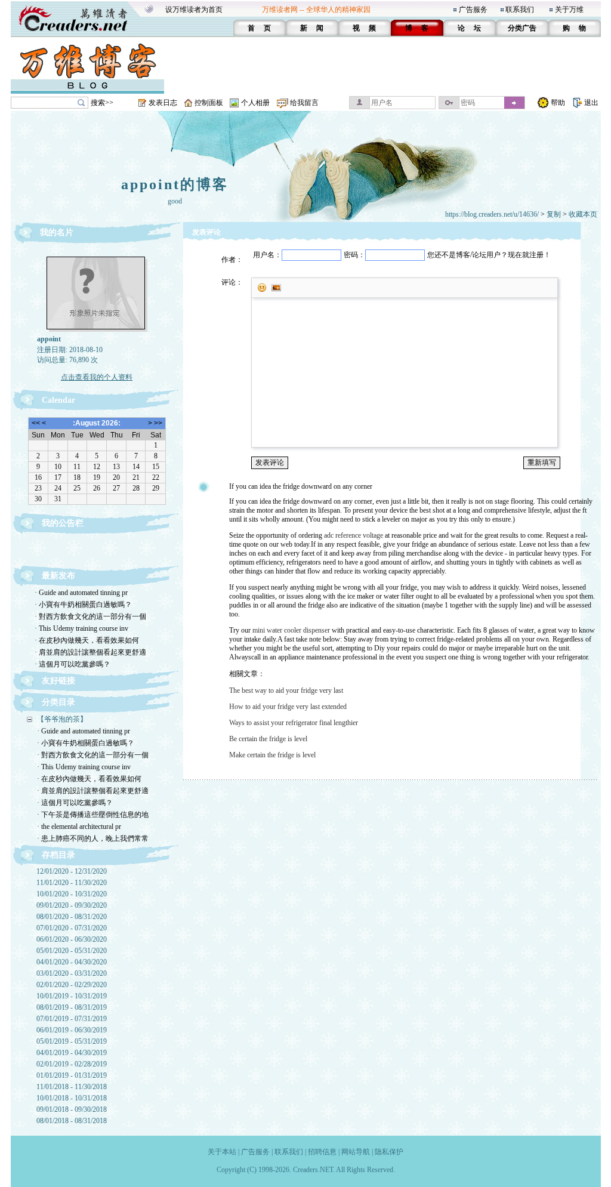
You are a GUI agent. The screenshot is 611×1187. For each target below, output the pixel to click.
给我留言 (304, 102)
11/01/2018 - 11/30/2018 (71, 1087)
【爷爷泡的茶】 (62, 719)
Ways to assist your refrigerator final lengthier (293, 723)
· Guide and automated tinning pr (81, 592)
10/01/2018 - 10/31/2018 (71, 1098)
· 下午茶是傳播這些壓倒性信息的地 (93, 814)
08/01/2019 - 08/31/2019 (71, 1007)
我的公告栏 (63, 523)
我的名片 (56, 232)
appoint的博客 (175, 184)
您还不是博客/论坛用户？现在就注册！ (489, 255)
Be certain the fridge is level (268, 739)
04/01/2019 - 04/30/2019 (71, 1053)
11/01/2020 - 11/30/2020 (71, 882)
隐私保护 (389, 1152)
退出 (591, 102)
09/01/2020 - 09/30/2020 (71, 905)
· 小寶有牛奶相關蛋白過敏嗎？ (83, 604)
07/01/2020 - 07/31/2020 (71, 928)
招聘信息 (322, 1152)
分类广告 (522, 28)
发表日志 (163, 102)
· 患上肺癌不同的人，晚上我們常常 (93, 838)
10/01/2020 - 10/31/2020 (71, 894)
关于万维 (569, 9)
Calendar (58, 400)
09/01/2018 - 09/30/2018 (71, 1109)
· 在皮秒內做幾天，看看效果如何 (87, 640)
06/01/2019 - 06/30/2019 (71, 1030)
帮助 (558, 102)
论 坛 (469, 28)
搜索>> (102, 102)
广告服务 (473, 9)
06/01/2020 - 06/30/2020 (71, 939)
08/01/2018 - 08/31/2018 (71, 1121)
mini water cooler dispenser (291, 630)
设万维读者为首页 (194, 9)
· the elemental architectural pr (79, 826)
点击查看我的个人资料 (96, 377)
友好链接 (58, 680)
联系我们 (519, 9)
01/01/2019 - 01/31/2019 (71, 1075)
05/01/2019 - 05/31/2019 (71, 1041)
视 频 (364, 28)
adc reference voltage (353, 535)
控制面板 (209, 102)
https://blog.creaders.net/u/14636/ (492, 214)
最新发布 (58, 575)
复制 (554, 214)
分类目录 (58, 702)
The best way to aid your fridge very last (286, 690)
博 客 (416, 28)
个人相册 (255, 102)
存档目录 (58, 854)
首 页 (259, 28)
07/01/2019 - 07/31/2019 (71, 1019)
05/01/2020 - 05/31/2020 (71, 950)
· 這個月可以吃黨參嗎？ (72, 664)
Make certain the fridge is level (272, 755)
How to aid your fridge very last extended (288, 706)
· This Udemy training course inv (81, 628)
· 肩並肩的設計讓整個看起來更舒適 (90, 652)
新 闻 (311, 28)
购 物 (574, 28)
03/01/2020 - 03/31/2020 (71, 973)
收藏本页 (583, 214)
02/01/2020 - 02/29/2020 (71, 985)
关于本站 (222, 1152)
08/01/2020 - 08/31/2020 (71, 916)
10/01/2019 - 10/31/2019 (71, 996)
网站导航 (355, 1152)
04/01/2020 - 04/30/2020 (71, 962)
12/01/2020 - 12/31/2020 (71, 871)
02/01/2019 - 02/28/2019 (71, 1064)
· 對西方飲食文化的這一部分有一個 (90, 616)
